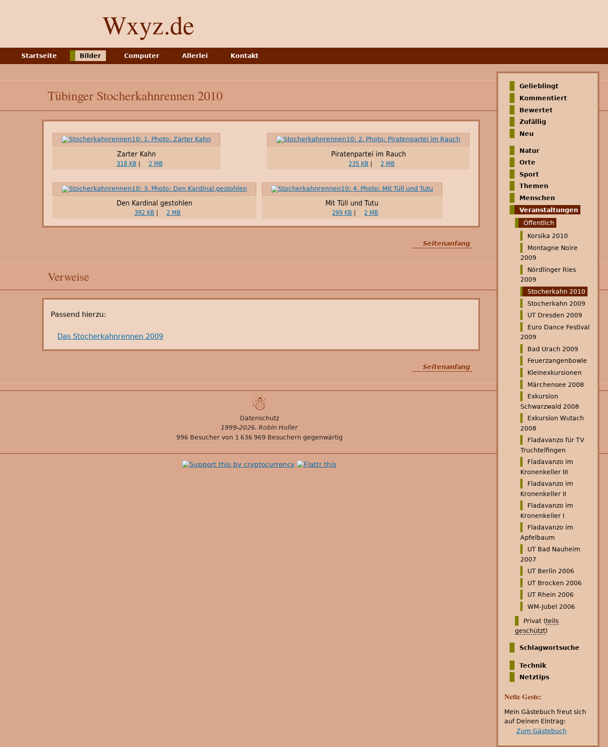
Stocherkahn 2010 (556, 291)
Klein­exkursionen (554, 372)
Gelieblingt (539, 86)
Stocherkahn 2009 (556, 303)
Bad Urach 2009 (552, 349)
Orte (527, 162)
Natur (529, 150)
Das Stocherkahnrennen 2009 (110, 336)
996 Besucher (198, 437)
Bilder (90, 55)
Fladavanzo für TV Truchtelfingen (552, 444)
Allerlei (195, 55)
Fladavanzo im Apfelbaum (546, 532)
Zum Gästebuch (541, 731)
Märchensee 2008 (555, 384)
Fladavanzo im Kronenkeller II (546, 488)
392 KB (144, 212)
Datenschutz (259, 418)
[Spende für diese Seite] (238, 464)
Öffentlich (538, 222)
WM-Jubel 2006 (551, 606)
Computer (141, 55)
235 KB (359, 163)
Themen (533, 185)
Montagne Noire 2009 (549, 252)
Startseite (39, 55)
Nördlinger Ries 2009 (548, 274)
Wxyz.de (148, 24)
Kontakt (245, 55)
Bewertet (536, 109)
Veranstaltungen (548, 209)
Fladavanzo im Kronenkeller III (546, 466)
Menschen (537, 197)
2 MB (156, 163)
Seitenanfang (446, 243)
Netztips (534, 677)
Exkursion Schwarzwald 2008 (549, 401)
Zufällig (532, 121)
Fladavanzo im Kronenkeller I (546, 510)
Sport (529, 174)
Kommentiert (543, 98)
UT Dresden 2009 (554, 315)
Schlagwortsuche (549, 647)
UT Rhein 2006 (550, 594)
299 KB (342, 212)
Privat (532, 620)
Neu (526, 133)
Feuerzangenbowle (557, 360)
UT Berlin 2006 (550, 571)
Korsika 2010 (547, 235)
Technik (532, 665)
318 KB (127, 163)
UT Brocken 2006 (554, 583)
